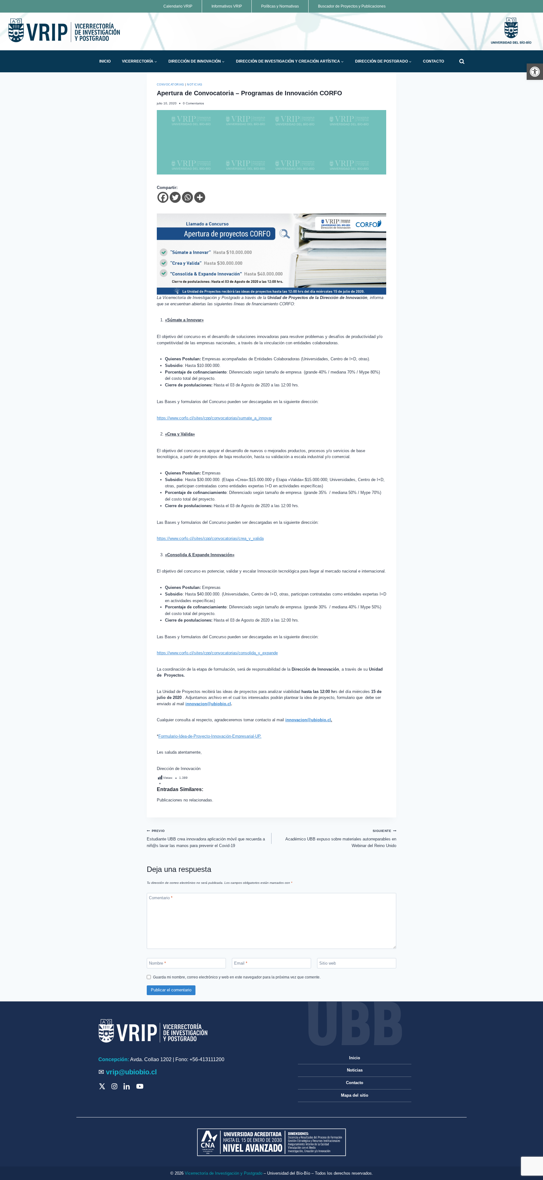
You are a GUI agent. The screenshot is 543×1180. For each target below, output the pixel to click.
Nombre (157, 963)
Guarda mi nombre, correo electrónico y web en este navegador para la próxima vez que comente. (237, 977)
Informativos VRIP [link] (226, 6)
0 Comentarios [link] (193, 103)
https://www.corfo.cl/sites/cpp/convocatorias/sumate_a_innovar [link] (214, 418)
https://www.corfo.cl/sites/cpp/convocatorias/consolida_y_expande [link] (217, 653)
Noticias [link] (194, 84)
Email (240, 963)
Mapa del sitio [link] (354, 1095)
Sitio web (327, 963)
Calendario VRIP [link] (177, 6)
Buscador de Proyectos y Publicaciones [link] (352, 6)
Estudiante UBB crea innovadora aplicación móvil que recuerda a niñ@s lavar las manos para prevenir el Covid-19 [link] (206, 838)
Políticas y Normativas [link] (280, 6)
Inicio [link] (105, 61)
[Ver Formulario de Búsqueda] (462, 61)
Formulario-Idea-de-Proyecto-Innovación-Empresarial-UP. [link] (209, 736)
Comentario (161, 897)
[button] (155, 61)
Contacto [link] (433, 61)
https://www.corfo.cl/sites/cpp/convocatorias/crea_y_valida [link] (210, 538)
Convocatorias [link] (170, 84)
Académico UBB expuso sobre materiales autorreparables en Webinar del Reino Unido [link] (340, 838)
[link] (535, 72)
